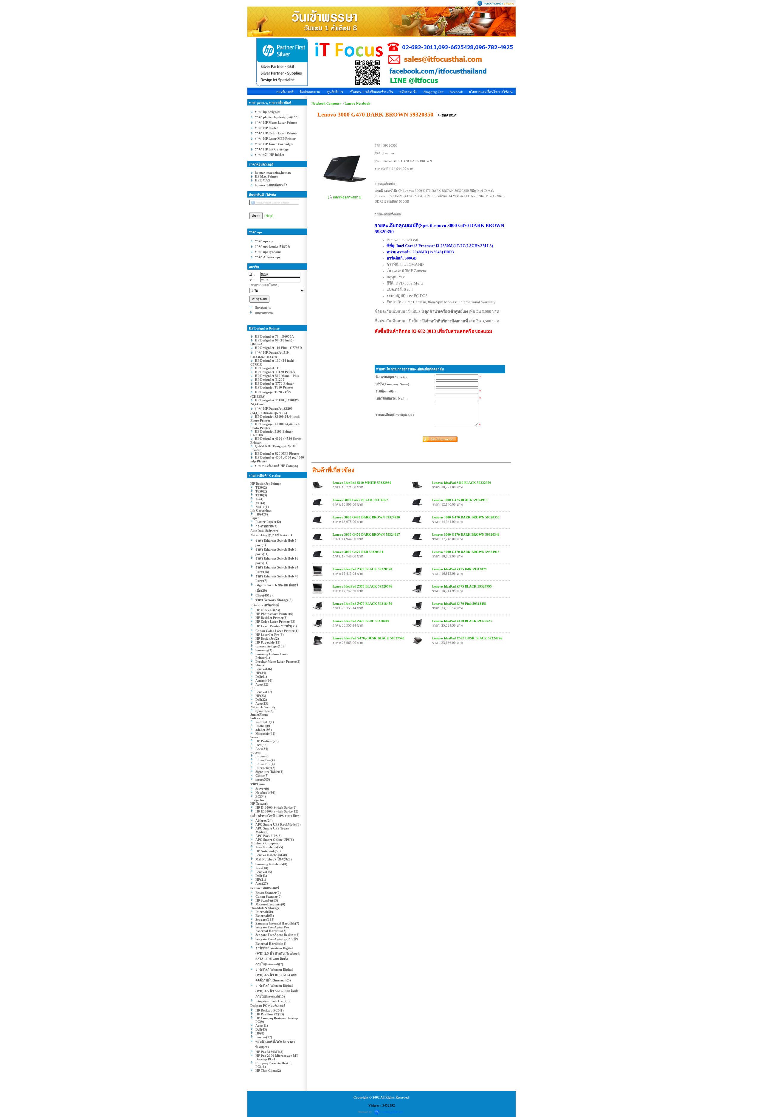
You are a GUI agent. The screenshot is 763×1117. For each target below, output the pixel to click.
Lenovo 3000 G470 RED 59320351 (358, 552)
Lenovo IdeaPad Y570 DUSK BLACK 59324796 (467, 638)
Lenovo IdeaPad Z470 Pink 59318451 (459, 603)
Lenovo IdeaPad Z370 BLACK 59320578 (362, 569)
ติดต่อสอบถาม (310, 92)
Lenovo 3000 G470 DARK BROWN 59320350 (466, 517)
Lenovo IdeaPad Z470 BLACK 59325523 (462, 621)
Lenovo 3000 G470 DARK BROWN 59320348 (466, 534)
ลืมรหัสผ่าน (263, 308)
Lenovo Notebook (357, 103)
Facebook (456, 92)
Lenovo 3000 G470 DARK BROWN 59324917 (366, 534)
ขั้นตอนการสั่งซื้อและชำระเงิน (371, 92)
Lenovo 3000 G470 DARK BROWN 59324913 (466, 552)
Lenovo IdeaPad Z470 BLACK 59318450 (362, 603)
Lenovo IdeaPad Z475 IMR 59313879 (459, 569)
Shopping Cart (433, 92)
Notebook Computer (326, 103)
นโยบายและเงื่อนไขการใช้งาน (491, 92)
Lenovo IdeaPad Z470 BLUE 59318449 (361, 621)
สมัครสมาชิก (408, 92)
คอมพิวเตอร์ (285, 92)
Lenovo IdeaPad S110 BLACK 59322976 (461, 482)
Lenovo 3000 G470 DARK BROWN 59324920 (366, 517)
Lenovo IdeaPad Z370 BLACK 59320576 (362, 586)
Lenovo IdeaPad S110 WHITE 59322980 (362, 482)
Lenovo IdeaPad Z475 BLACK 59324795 (462, 586)
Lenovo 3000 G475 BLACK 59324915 (460, 500)
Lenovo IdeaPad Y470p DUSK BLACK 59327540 (368, 638)
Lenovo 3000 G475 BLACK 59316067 (360, 500)
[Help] (268, 216)
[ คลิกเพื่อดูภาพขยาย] (345, 197)
